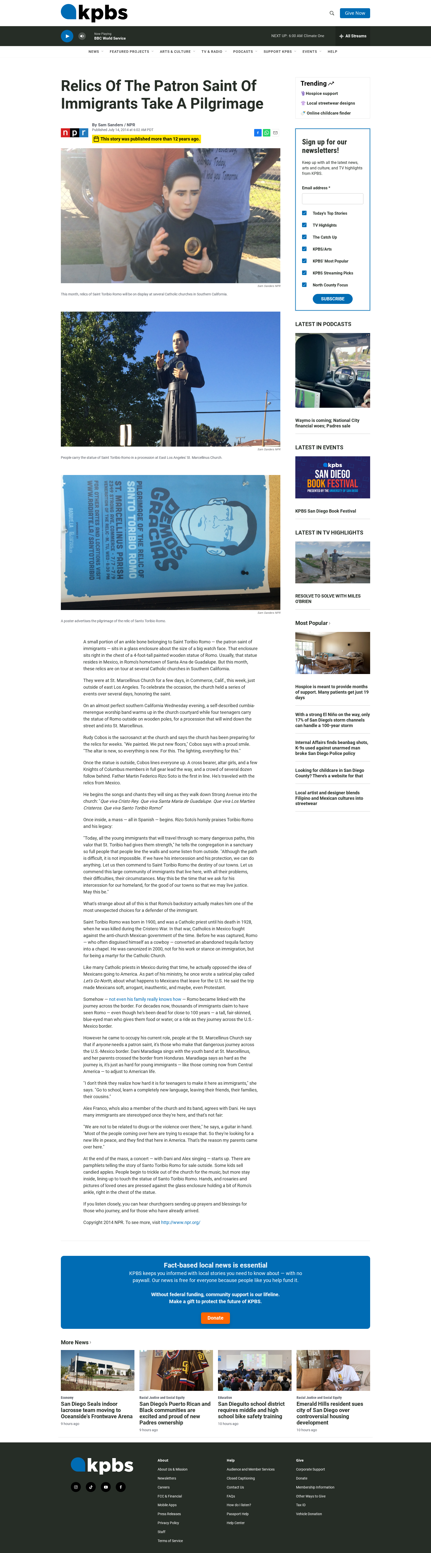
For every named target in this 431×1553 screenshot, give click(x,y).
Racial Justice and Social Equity (162, 1398)
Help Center (236, 1523)
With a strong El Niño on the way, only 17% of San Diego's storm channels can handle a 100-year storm (332, 720)
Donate (215, 1318)
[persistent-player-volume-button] (82, 36)
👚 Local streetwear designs (328, 103)
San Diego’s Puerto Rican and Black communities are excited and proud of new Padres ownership (175, 1413)
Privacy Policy (168, 1523)
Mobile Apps (167, 1505)
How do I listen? (239, 1505)
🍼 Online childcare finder (326, 113)
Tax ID (301, 1505)
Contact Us (235, 1487)
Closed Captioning (241, 1478)
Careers (164, 1487)
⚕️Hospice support (319, 93)
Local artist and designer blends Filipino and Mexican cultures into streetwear (329, 798)
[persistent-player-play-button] (67, 36)
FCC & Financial (170, 1496)
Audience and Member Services (251, 1469)
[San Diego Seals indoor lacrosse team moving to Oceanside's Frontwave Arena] (97, 1370)
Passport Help (238, 1514)
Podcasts (243, 52)
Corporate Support (310, 1469)
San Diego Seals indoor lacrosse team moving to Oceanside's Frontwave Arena (97, 1410)
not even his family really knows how (145, 999)
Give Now (355, 13)
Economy (67, 1398)
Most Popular (311, 623)
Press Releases (169, 1514)
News (94, 52)
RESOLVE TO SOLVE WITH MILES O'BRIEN (328, 598)
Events (310, 52)
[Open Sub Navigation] (103, 52)
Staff (161, 1532)
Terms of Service (170, 1541)
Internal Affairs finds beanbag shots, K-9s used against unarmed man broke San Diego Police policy (331, 748)
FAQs (231, 1496)
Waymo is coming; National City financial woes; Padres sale (327, 423)
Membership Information (315, 1487)
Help (332, 52)
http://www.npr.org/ (180, 1222)
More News (75, 1342)
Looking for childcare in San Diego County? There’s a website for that (329, 773)
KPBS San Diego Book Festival (325, 511)
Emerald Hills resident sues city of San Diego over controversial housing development (330, 1413)
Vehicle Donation (309, 1514)
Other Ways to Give (310, 1496)
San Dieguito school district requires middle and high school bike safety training (251, 1410)
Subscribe (332, 298)
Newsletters (167, 1478)
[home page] (94, 13)
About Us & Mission (173, 1469)
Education (225, 1398)
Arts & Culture (175, 52)
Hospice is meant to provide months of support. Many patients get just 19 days (332, 692)
